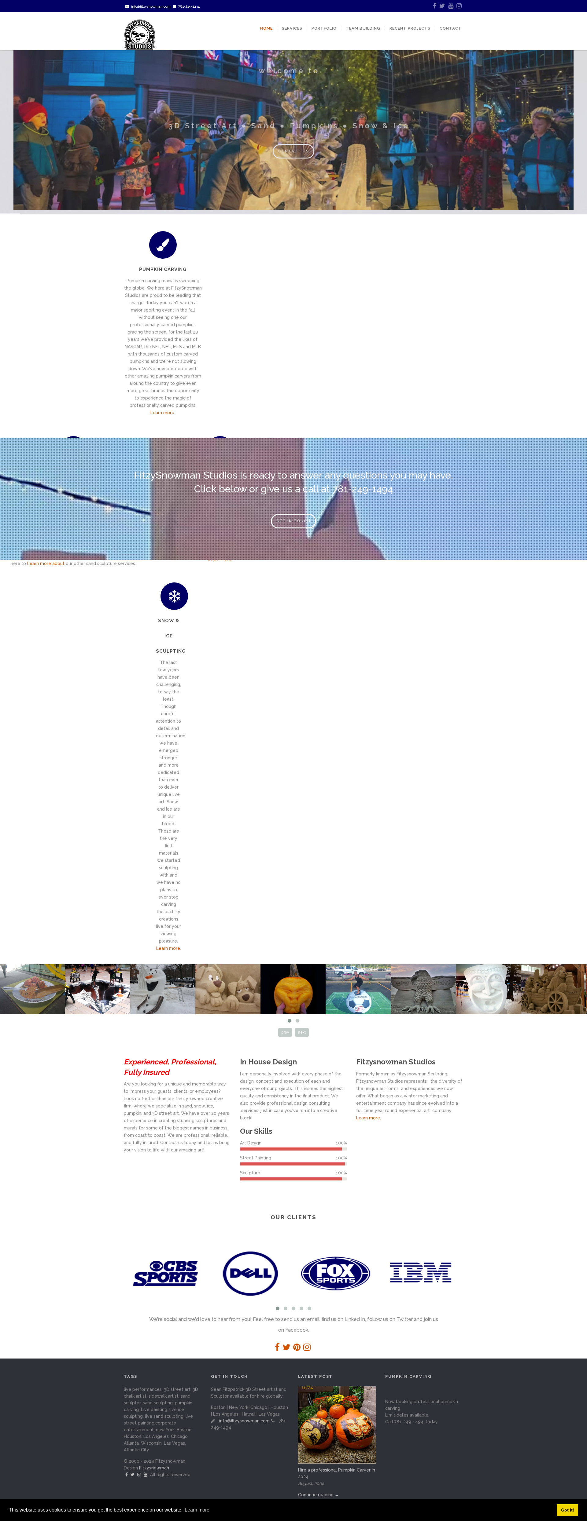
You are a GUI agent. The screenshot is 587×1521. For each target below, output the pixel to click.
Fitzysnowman (154, 1467)
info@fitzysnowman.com (151, 7)
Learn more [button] (197, 1509)
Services (292, 28)
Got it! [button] (567, 1510)
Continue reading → (318, 1494)
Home (266, 28)
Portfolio (324, 28)
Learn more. (162, 412)
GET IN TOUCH (293, 521)
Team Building (363, 28)
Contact (451, 28)
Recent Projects (409, 28)
